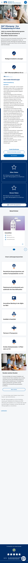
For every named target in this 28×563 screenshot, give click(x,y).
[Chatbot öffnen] (23, 558)
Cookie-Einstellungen (14, 149)
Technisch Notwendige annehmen (14, 152)
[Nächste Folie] (25, 249)
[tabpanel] (14, 231)
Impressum (6, 84)
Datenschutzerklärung (9, 82)
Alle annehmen (14, 155)
